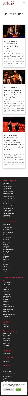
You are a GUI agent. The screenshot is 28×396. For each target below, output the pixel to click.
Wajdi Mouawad (7, 237)
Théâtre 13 (5, 206)
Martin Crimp (6, 247)
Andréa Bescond (7, 353)
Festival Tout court (7, 371)
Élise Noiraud (6, 347)
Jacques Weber (6, 338)
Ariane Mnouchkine (7, 289)
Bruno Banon (6, 287)
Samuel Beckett (6, 268)
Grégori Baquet (6, 335)
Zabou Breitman (7, 316)
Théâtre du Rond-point (8, 205)
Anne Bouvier (6, 303)
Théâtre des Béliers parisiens (10, 217)
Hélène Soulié (6, 311)
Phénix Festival (6, 368)
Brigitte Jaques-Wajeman (9, 313)
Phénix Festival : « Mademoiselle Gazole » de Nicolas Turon (12, 45)
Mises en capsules (7, 376)
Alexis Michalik (6, 301)
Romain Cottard (7, 337)
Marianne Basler (7, 333)
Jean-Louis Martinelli (8, 309)
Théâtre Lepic (6, 201)
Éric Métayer (6, 299)
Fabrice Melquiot (7, 224)
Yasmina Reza (6, 252)
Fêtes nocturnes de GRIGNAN (10, 373)
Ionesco (5, 269)
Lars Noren (5, 234)
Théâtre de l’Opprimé (8, 211)
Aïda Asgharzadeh (7, 227)
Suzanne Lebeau (7, 239)
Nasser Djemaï (6, 242)
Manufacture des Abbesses (9, 193)
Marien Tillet (6, 326)
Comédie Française (7, 210)
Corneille (5, 273)
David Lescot (6, 244)
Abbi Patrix (5, 324)
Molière (4, 261)
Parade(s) (5, 378)
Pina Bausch (6, 360)
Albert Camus (6, 254)
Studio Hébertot (7, 185)
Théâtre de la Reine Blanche (9, 198)
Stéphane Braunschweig (8, 314)
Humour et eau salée (8, 380)
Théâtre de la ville (7, 195)
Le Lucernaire (6, 183)
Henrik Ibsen (6, 258)
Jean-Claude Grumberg (8, 249)
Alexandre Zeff (6, 291)
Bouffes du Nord (7, 203)
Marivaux (5, 266)
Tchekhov (5, 263)
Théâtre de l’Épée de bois (9, 213)
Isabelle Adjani (6, 343)
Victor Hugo (6, 264)
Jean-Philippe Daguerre (8, 306)
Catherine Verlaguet (7, 231)
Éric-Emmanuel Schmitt (8, 232)
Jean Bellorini (6, 318)
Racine (4, 271)
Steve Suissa (6, 286)
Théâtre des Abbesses (8, 196)
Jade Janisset (6, 361)
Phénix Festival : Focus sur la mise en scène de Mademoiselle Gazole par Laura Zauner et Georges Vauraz (13, 92)
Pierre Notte (6, 226)
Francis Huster (6, 342)
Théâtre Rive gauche (8, 208)
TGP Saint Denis (7, 188)
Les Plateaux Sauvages (8, 200)
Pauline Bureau (6, 293)
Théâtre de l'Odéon (7, 186)
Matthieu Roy (6, 304)
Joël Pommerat (6, 284)
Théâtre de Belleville (8, 191)
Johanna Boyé (6, 294)
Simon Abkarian (6, 298)
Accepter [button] (18, 389)
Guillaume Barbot (7, 296)
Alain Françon (6, 308)
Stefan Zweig (6, 256)
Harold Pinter (6, 251)
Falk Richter (5, 241)
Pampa (4, 375)
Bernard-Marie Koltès (8, 229)
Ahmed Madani (6, 236)
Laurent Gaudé (6, 246)
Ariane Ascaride (6, 340)
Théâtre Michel (6, 215)
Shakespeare (6, 259)
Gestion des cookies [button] (9, 389)
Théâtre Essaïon (7, 190)
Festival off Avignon (7, 369)
